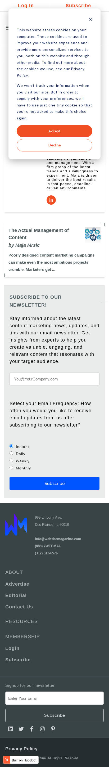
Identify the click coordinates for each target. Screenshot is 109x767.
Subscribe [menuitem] (18, 659)
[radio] (54, 446)
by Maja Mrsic (24, 245)
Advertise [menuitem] (17, 584)
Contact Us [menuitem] (19, 606)
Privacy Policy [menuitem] (21, 748)
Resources (21, 621)
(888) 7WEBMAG (48, 546)
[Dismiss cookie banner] (90, 20)
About (14, 572)
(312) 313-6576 (46, 553)
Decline (54, 145)
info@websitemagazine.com (58, 539)
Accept (54, 131)
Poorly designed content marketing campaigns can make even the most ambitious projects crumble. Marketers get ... (51, 262)
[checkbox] (54, 457)
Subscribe (78, 5)
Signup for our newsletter (30, 685)
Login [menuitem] (12, 648)
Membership (22, 636)
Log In (26, 5)
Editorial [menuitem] (16, 595)
